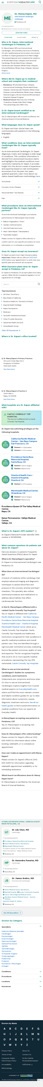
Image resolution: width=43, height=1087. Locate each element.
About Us (26, 1051)
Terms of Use (7, 1054)
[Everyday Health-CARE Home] (21, 2)
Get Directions (9, 369)
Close (38, 1080)
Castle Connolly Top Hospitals (25, 663)
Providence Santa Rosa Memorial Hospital (20, 620)
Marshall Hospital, (11, 892)
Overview (8, 37)
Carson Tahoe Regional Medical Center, (18, 895)
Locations (21, 37)
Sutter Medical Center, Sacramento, (17, 844)
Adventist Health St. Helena (12, 901)
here (38, 176)
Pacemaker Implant (10, 235)
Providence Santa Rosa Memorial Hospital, (19, 841)
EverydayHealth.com (28, 689)
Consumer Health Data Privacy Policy (9, 1059)
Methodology (7, 1068)
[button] (39, 2)
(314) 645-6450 (21, 33)
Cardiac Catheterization (12, 225)
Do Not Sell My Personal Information (30, 1059)
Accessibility (6, 1064)
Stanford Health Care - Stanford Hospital (20, 623)
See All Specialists (11, 913)
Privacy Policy (7, 1051)
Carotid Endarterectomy (12, 228)
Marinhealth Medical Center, (14, 846)
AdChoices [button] (26, 1064)
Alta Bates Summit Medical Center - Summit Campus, (20, 898)
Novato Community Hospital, (29, 892)
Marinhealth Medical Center (14, 627)
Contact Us (26, 1054)
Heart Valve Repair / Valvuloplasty (16, 231)
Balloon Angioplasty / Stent (13, 221)
